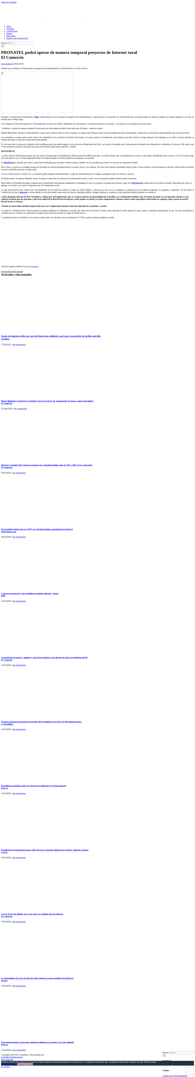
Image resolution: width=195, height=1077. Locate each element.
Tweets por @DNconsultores (174, 1076)
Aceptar (20, 1064)
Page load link (7, 1059)
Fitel (37, 117)
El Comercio (33, 266)
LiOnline (48, 1055)
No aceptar (28, 1064)
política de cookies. (9, 1064)
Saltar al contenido (9, 2)
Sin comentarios (19, 344)
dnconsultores (7, 64)
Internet (23, 192)
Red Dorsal (9, 162)
